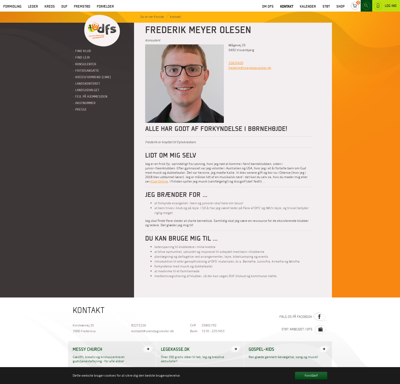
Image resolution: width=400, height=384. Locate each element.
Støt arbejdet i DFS (296, 329)
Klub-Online (159, 181)
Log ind (391, 5)
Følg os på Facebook (295, 316)
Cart (355, 6)
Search (366, 6)
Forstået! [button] (311, 375)
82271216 (138, 325)
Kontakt (175, 17)
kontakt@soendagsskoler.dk (152, 331)
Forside (159, 17)
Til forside (102, 31)
